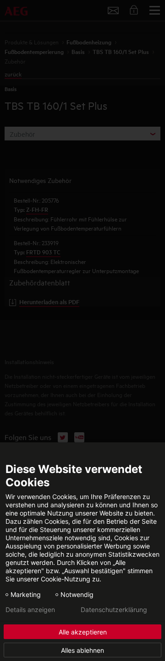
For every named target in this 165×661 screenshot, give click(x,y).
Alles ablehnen (82, 650)
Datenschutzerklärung (114, 609)
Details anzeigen (30, 609)
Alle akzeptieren (83, 632)
